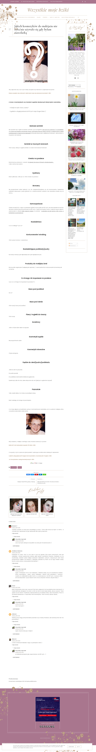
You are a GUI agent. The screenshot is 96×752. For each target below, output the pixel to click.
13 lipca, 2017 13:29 (16, 552)
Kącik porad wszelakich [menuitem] (68, 17)
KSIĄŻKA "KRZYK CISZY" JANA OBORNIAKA (76, 126)
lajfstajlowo (13, 467)
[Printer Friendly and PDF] (36, 463)
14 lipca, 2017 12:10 (19, 603)
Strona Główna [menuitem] (14, 1)
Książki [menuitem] (39, 17)
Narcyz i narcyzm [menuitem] (54, 17)
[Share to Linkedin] (41, 474)
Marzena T (14, 526)
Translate (79, 86)
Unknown (14, 614)
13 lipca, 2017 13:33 (19, 540)
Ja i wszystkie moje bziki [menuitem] (27, 1)
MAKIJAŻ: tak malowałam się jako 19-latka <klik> (22, 445)
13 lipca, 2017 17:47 (16, 615)
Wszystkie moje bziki (48, 10)
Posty (71, 243)
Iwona (13, 585)
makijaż (19, 467)
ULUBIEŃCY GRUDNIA (76, 175)
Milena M (14, 639)
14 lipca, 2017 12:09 (19, 652)
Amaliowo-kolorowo (17, 551)
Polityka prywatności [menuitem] (56, 1)
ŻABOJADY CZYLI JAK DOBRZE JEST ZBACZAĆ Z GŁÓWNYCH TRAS (76, 192)
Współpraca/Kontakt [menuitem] (42, 1)
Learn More (71, 746)
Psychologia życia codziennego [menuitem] (26, 17)
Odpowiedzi (17, 536)
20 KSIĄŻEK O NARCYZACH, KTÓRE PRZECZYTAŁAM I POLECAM (76, 109)
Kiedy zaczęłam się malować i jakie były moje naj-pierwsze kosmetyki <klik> (30, 93)
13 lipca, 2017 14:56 (19, 570)
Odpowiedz (15, 533)
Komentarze (73, 245)
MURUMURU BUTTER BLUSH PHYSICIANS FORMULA (76, 143)
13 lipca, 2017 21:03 (16, 640)
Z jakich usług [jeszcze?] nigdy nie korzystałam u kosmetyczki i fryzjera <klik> (30, 456)
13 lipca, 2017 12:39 (16, 527)
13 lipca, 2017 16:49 (16, 587)
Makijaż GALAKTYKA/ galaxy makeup (26, 481)
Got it (78, 746)
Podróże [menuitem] (45, 17)
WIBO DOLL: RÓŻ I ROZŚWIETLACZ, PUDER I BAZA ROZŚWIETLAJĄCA (76, 159)
